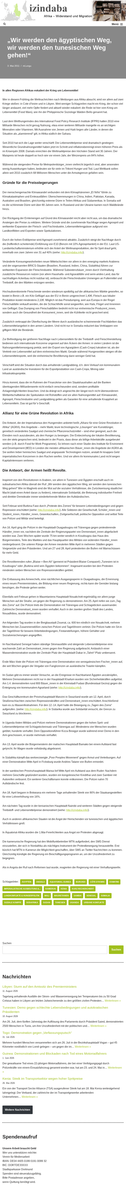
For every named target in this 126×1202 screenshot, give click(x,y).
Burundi (80, 882)
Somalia (105, 896)
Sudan (46, 902)
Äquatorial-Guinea (60, 882)
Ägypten (26, 882)
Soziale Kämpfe (12, 902)
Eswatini (114, 882)
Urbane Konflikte (94, 902)
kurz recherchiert (83, 889)
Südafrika (32, 902)
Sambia (78, 896)
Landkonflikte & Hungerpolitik (22, 896)
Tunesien (60, 902)
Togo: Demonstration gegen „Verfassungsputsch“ (37, 1032)
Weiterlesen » (113, 1000)
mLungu (27, 66)
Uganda (74, 902)
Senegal (91, 896)
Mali (46, 896)
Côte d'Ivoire (97, 882)
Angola (40, 882)
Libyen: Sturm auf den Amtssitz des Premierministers (39, 986)
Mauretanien (61, 896)
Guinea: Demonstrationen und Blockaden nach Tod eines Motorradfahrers (54, 1053)
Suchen (6, 943)
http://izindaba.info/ (72, 252)
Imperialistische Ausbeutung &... (22, 889)
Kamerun (50, 889)
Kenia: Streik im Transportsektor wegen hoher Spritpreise (42, 1078)
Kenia (64, 889)
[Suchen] (4, 24)
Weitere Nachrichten (17, 1109)
